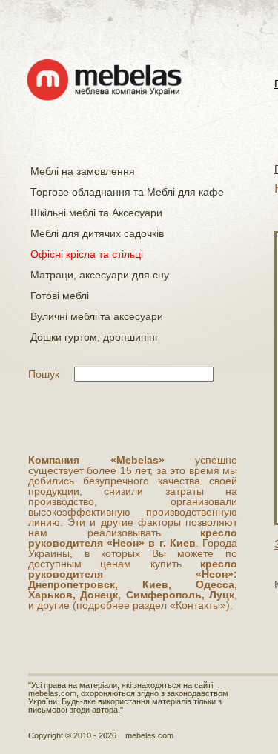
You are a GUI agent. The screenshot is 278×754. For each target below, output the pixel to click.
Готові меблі (59, 295)
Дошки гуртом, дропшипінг (94, 337)
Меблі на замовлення (82, 171)
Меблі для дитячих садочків (97, 233)
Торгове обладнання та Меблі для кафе (127, 192)
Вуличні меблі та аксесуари (96, 316)
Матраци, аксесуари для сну (99, 275)
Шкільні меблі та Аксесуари (96, 212)
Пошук (43, 374)
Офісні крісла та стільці (86, 254)
